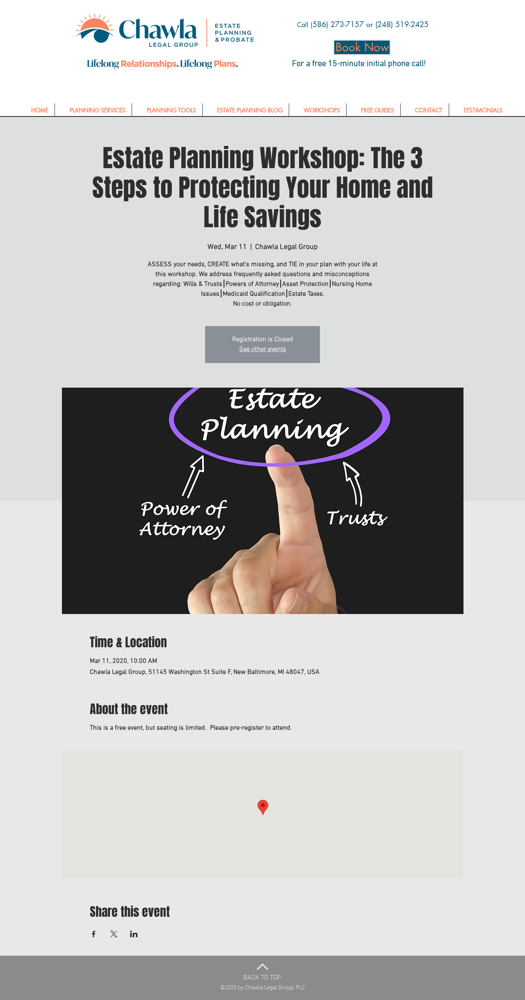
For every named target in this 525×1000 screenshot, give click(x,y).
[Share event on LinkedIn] (134, 934)
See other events (262, 349)
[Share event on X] (114, 934)
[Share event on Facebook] (94, 934)
